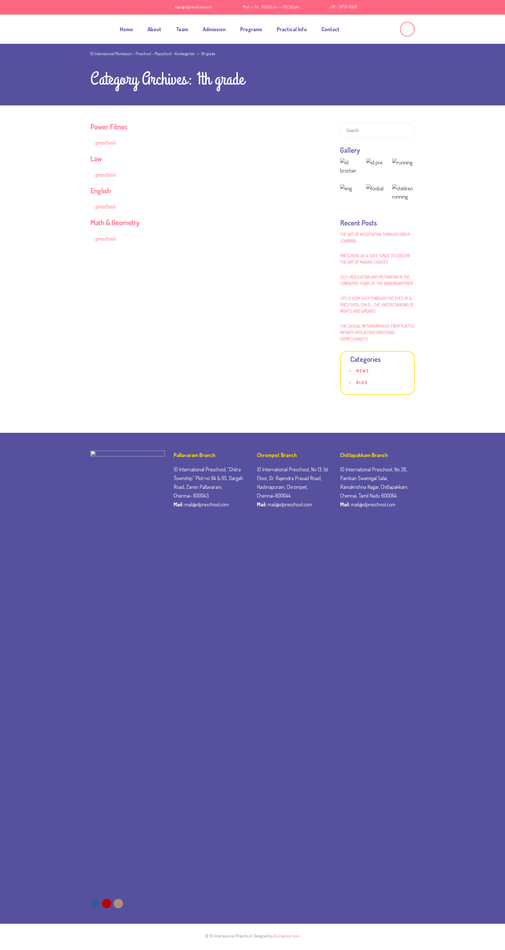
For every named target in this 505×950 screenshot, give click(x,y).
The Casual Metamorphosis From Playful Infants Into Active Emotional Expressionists (377, 332)
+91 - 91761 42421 (343, 6)
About (154, 29)
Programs (251, 29)
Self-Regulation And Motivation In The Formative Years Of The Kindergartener (376, 280)
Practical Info (292, 29)
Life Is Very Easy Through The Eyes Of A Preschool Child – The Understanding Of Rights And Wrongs (377, 305)
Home (126, 29)
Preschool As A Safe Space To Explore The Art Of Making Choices (375, 259)
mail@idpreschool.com (193, 6)
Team (182, 29)
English (100, 190)
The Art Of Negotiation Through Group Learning (375, 237)
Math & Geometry (115, 222)
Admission (214, 29)
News (362, 370)
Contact (330, 29)
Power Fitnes (108, 126)
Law (96, 158)
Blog (361, 382)
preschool (105, 142)
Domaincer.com (287, 935)
